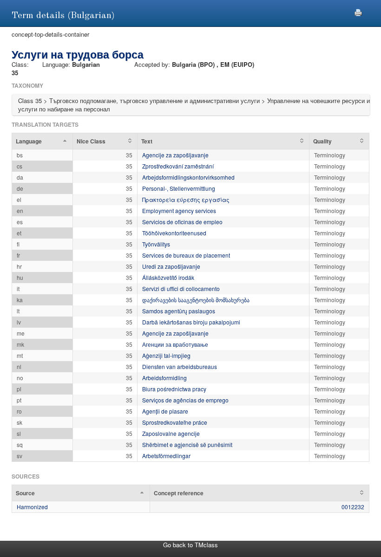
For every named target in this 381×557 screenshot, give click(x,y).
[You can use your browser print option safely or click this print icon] (358, 11)
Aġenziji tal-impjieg (166, 355)
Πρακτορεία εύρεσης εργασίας (186, 199)
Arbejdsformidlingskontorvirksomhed (188, 177)
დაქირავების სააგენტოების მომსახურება (196, 300)
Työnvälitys (156, 244)
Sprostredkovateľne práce (174, 422)
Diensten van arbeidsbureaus (179, 366)
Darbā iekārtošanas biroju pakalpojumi (191, 322)
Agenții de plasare (165, 411)
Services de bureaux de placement (186, 255)
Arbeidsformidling (164, 378)
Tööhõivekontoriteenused (174, 233)
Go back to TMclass (190, 544)
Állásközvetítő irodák (168, 277)
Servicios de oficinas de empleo (182, 222)
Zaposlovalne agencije (171, 433)
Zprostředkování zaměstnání (178, 166)
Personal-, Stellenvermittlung (178, 188)
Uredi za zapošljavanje (171, 266)
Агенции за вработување (175, 344)
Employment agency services (179, 210)
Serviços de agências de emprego (185, 400)
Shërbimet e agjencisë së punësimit (187, 444)
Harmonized (32, 507)
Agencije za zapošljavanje (175, 155)
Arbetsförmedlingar (166, 456)
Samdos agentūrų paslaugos (178, 311)
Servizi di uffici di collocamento (181, 288)
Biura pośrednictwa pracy (174, 389)
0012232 (353, 507)
